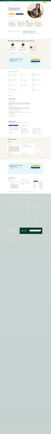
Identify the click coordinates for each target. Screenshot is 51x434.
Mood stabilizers (27, 207)
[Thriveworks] (7, 2)
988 (37, 221)
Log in (44, 0)
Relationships (18, 217)
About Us (10, 217)
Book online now (6, 0)
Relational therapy (37, 209)
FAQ (9, 218)
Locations (33, 2)
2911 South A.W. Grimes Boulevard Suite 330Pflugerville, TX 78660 (15, 182)
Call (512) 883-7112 (35, 61)
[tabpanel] (11, 34)
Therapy (18, 2)
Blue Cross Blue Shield (11, 207)
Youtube (25, 238)
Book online (45, 2)
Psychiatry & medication (23, 2)
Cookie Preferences (32, 241)
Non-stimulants (27, 208)
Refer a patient (40, 2)
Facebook (24, 238)
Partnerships (38, 0)
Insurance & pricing (29, 2)
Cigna (9, 208)
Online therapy (18, 207)
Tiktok (23, 238)
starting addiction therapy (28, 33)
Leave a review (9, 157)
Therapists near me (18, 208)
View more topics (18, 222)
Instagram (22, 238)
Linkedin (27, 238)
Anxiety (36, 202)
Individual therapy (19, 202)
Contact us (36, 217)
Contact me (37, 169)
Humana (9, 209)
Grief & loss (36, 208)
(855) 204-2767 (36, 218)
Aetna (9, 203)
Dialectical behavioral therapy (38, 207)
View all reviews (41, 157)
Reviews (9, 223)
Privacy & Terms (32, 240)
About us (35, 0)
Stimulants (27, 209)
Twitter (28, 238)
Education (41, 0)
